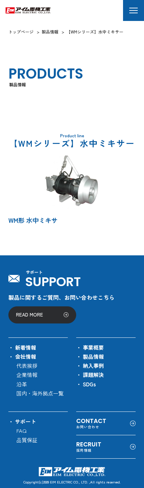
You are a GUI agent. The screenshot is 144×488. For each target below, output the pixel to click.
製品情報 (93, 356)
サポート (25, 421)
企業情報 (26, 374)
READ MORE (29, 314)
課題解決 (93, 374)
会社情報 (25, 356)
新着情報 (25, 347)
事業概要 (93, 347)
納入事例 (93, 365)
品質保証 (26, 440)
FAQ (21, 430)
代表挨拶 (26, 365)
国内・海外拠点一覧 (40, 393)
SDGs (89, 384)
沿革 (21, 384)
